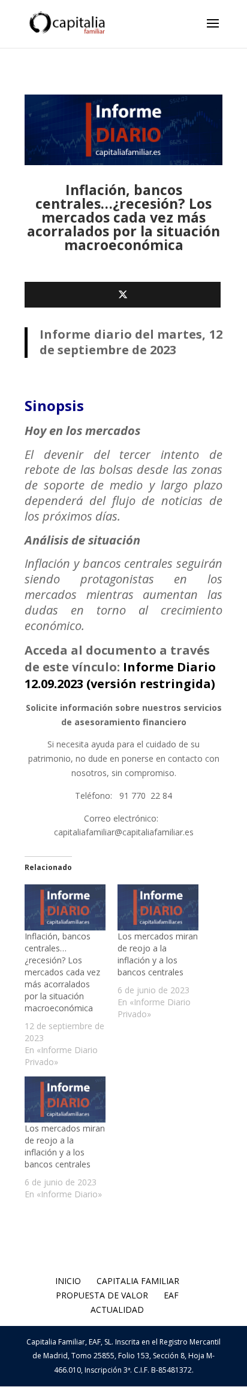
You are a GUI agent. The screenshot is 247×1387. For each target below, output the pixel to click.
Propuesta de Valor (102, 1295)
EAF (171, 1295)
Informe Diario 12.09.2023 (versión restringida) (120, 675)
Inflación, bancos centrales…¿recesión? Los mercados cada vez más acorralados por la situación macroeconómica (62, 972)
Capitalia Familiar (138, 1280)
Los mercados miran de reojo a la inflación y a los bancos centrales (158, 954)
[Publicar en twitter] (123, 295)
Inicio (68, 1280)
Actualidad (117, 1309)
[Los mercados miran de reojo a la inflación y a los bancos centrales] (158, 907)
